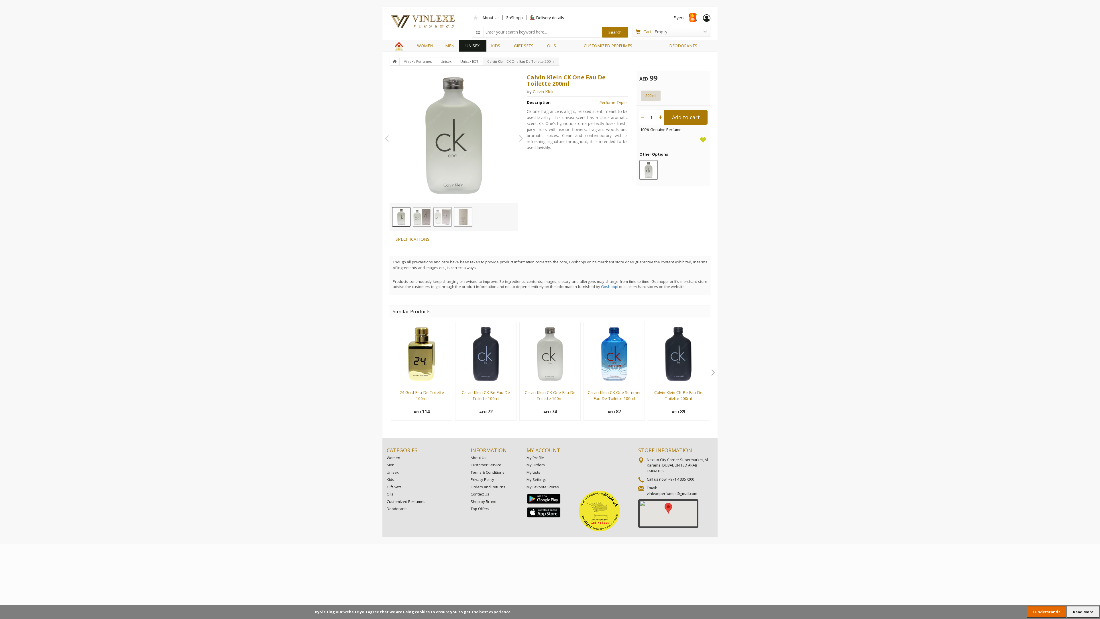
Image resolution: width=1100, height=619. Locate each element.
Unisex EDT (469, 61)
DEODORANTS (683, 45)
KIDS (495, 45)
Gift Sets (394, 486)
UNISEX (472, 45)
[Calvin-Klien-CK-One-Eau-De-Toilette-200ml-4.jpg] (463, 217)
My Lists (533, 472)
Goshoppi (609, 286)
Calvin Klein (544, 91)
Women (393, 457)
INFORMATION (489, 450)
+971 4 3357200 (681, 479)
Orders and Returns (488, 486)
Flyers (678, 17)
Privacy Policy (482, 479)
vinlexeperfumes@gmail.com (672, 493)
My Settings (537, 479)
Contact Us (480, 494)
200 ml (650, 95)
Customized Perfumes (406, 501)
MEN (449, 45)
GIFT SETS (523, 45)
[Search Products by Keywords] (478, 32)
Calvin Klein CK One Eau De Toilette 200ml (521, 61)
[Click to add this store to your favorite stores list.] (476, 17)
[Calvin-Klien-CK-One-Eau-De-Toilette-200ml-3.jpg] (442, 217)
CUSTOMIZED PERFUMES (608, 45)
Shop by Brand (483, 501)
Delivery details (550, 17)
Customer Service (486, 464)
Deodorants (397, 508)
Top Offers (480, 508)
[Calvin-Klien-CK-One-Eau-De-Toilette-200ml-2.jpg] (422, 217)
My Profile (535, 457)
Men (390, 464)
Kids (390, 479)
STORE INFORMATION (665, 450)
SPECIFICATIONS (412, 239)
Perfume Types (613, 102)
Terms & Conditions (487, 472)
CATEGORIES (402, 450)
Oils (390, 494)
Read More (1083, 611)
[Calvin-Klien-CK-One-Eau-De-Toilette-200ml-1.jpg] (401, 217)
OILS (551, 45)
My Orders (536, 464)
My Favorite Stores (543, 486)
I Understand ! (1046, 611)
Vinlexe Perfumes (418, 61)
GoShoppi (515, 17)
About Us (491, 17)
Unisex (446, 61)
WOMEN (425, 45)
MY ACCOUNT (543, 450)
